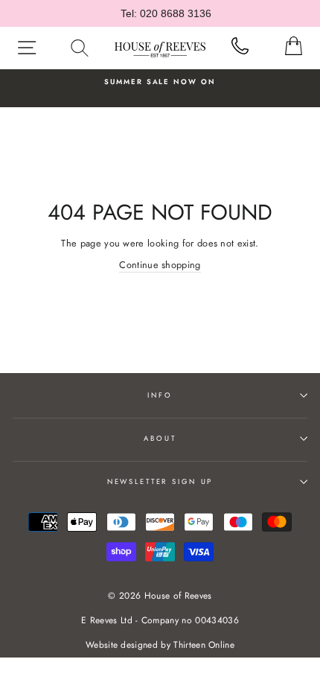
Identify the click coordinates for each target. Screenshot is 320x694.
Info (159, 395)
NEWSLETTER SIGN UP (160, 482)
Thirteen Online (203, 645)
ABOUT (160, 438)
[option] (160, 82)
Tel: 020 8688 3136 (166, 13)
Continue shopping (159, 265)
